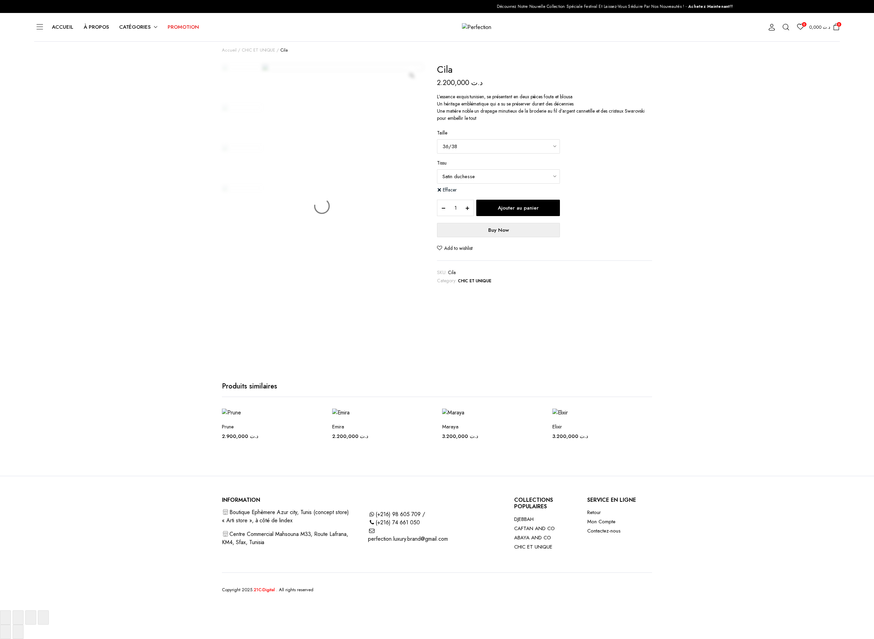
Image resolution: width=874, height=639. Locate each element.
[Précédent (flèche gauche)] (5, 632)
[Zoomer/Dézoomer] (5, 617)
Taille (442, 132)
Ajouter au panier (518, 208)
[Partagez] (30, 617)
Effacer (450, 189)
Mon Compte (601, 521)
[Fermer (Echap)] (43, 617)
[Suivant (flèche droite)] (18, 632)
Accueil (62, 27)
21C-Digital (264, 589)
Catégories (135, 27)
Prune (228, 426)
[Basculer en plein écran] (18, 617)
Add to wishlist (458, 248)
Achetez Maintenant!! (682, 6)
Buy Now (498, 230)
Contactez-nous (604, 531)
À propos (96, 27)
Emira (338, 426)
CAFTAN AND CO (534, 528)
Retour (594, 512)
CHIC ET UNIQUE (259, 50)
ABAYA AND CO (532, 537)
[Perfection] (482, 27)
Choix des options (426, 460)
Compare (316, 446)
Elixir (557, 426)
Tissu (442, 162)
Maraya (450, 426)
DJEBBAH (524, 519)
